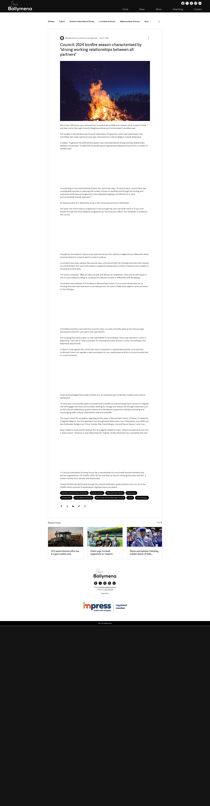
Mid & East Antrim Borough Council (110, 498)
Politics (62, 21)
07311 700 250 (108, 590)
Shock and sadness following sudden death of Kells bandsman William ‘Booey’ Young (144, 552)
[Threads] (191, 3)
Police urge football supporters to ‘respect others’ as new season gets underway (103, 552)
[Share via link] (79, 506)
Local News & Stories (107, 21)
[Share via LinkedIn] (73, 506)
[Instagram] (195, 3)
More (147, 21)
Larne (130, 498)
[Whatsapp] (199, 3)
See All (159, 522)
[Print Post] (85, 506)
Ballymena (131, 493)
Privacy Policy (105, 593)
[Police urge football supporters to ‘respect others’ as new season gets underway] (105, 537)
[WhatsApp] (114, 583)
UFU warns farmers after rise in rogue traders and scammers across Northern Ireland (65, 552)
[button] (159, 21)
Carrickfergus (142, 498)
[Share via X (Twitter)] (67, 506)
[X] (187, 3)
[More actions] (148, 38)
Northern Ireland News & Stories (82, 21)
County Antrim (97, 493)
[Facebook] (182, 3)
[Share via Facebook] (61, 506)
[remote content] (105, 168)
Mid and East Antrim (115, 493)
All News (51, 21)
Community (66, 498)
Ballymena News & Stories (130, 21)
